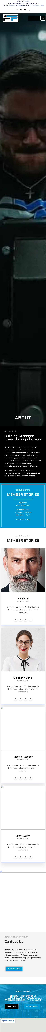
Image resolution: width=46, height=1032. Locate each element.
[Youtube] (30, 619)
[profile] (23, 592)
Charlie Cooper (23, 757)
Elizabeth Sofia (23, 678)
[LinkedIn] (29, 10)
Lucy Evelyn (23, 836)
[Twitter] (25, 10)
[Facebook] (17, 10)
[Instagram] (21, 10)
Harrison (23, 599)
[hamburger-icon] (42, 18)
